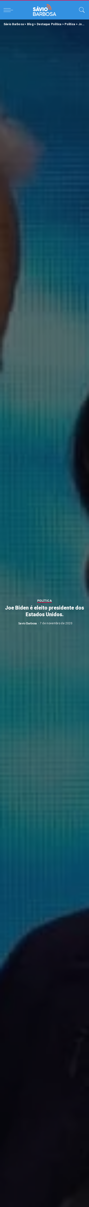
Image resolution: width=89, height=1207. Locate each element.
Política (44, 600)
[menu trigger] (9, 9)
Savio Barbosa (27, 623)
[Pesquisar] (80, 9)
